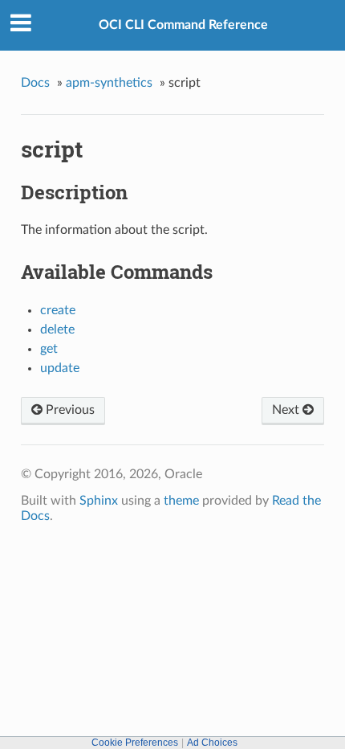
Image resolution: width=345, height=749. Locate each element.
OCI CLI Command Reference (183, 24)
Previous (69, 409)
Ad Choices (212, 742)
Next (287, 409)
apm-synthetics (109, 82)
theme (181, 500)
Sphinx (98, 500)
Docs (35, 82)
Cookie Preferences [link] (134, 742)
